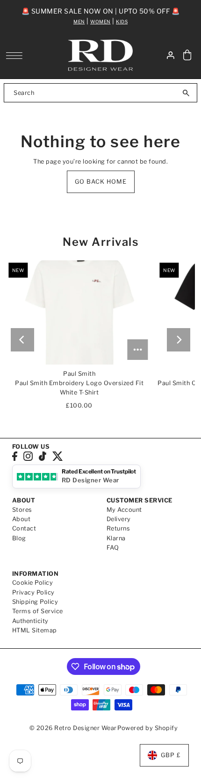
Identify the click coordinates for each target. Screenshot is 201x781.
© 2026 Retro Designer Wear (73, 727)
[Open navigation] (16, 55)
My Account (124, 509)
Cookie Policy (32, 582)
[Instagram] (28, 456)
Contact (24, 528)
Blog (19, 538)
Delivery (119, 519)
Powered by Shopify (147, 727)
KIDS (122, 21)
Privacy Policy (33, 592)
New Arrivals (100, 242)
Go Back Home (101, 181)
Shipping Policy (35, 601)
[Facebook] (14, 456)
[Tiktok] (42, 456)
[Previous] (22, 339)
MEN (79, 21)
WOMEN (100, 21)
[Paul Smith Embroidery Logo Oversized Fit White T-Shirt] (79, 312)
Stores (22, 509)
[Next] (178, 339)
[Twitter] (57, 456)
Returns (118, 528)
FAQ (113, 547)
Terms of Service (37, 611)
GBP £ (171, 755)
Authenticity (30, 620)
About (21, 519)
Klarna (116, 538)
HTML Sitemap (34, 630)
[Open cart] (187, 55)
